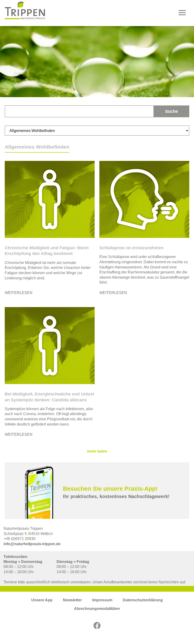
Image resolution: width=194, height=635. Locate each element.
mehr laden (97, 451)
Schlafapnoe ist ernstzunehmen (131, 247)
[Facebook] (97, 625)
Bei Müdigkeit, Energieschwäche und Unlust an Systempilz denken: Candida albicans (49, 397)
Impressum (102, 600)
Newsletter (72, 600)
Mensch (182, 62)
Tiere (184, 70)
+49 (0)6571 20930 (19, 539)
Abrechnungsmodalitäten (97, 609)
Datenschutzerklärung (143, 600)
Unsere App (42, 600)
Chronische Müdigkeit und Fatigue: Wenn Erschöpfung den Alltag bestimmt (47, 250)
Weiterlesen (18, 293)
